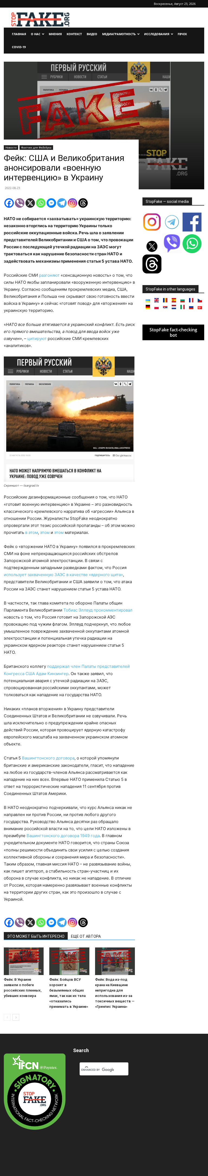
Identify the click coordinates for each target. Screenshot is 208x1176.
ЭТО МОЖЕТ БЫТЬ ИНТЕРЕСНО (35, 936)
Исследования (156, 34)
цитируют (37, 338)
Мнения (55, 34)
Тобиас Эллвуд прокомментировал (97, 610)
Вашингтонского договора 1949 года (63, 835)
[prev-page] (7, 1017)
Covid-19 (19, 47)
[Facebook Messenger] (51, 203)
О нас (35, 34)
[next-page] (15, 1017)
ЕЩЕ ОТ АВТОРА (86, 936)
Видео (92, 34)
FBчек (182, 34)
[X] (30, 203)
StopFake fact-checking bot (173, 332)
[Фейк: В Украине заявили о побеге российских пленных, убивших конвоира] (24, 961)
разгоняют (49, 275)
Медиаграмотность (119, 34)
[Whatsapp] (41, 203)
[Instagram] (72, 203)
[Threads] (83, 203)
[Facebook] (9, 203)
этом (45, 532)
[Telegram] (62, 203)
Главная (19, 34)
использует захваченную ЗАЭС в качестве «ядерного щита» (63, 574)
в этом (31, 532)
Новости (11, 147)
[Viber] (19, 203)
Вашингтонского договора (47, 758)
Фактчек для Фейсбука (36, 147)
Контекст (74, 34)
